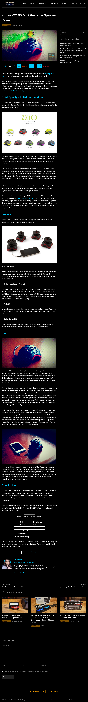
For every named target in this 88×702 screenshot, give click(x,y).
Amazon (25, 552)
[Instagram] (73, 3)
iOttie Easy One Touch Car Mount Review (14, 587)
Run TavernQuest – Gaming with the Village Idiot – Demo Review (73, 57)
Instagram (36, 692)
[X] (80, 3)
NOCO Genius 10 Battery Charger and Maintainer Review (71, 62)
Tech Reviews (6, 25)
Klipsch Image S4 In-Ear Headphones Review (72, 587)
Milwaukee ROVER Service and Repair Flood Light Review (71, 45)
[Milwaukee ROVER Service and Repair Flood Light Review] (15, 605)
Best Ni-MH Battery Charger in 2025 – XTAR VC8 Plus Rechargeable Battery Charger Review (73, 51)
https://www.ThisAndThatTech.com (24, 563)
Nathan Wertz (18, 560)
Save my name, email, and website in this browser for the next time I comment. (26, 671)
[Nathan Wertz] (7, 566)
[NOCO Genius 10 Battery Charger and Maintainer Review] (73, 605)
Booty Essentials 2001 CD (25, 198)
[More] (54, 66)
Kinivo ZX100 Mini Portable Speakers (16, 91)
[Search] (84, 32)
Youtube (56, 692)
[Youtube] (84, 3)
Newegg (33, 552)
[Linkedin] (76, 3)
